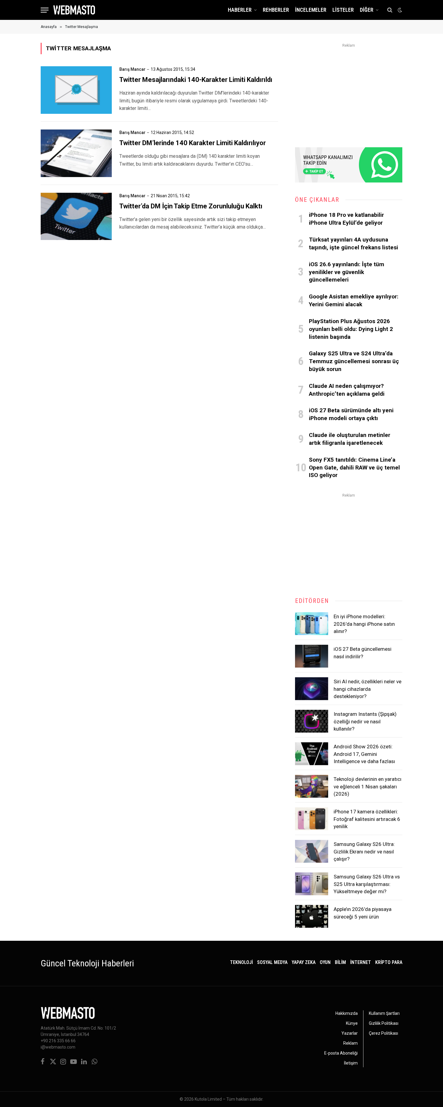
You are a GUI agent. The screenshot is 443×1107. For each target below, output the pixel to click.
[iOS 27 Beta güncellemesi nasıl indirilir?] (311, 656)
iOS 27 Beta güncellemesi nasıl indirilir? (362, 652)
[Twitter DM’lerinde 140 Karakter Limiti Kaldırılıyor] (76, 153)
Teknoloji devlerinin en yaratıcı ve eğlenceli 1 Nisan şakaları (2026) (367, 786)
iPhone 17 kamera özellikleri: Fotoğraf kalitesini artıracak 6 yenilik (367, 819)
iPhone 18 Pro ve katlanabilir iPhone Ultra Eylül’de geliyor (346, 218)
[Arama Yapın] (390, 10)
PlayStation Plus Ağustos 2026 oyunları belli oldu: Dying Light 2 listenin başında (351, 329)
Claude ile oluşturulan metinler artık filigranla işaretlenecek (349, 439)
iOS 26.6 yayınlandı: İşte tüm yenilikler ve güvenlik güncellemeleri (346, 272)
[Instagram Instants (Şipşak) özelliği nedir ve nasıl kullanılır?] (311, 721)
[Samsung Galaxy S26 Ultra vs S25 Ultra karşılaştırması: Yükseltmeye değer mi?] (311, 883)
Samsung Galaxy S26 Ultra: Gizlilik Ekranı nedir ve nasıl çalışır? (364, 851)
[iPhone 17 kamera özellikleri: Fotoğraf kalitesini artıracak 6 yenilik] (311, 818)
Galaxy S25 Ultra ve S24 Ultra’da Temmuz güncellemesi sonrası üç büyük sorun (354, 361)
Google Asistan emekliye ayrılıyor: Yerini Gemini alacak (353, 300)
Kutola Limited (208, 1099)
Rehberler (276, 10)
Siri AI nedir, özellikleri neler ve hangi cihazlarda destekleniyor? (367, 688)
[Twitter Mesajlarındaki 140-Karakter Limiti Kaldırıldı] (76, 90)
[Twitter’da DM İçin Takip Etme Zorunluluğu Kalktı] (76, 216)
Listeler (343, 10)
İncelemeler (310, 10)
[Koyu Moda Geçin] (399, 10)
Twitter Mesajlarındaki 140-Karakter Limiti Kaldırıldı (195, 79)
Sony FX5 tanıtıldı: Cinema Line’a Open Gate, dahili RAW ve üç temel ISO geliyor (354, 467)
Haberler (240, 10)
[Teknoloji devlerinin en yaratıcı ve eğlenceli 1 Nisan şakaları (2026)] (311, 786)
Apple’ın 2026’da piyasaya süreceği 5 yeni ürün (362, 912)
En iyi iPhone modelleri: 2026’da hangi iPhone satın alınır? (364, 623)
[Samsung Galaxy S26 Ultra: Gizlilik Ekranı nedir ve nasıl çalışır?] (311, 851)
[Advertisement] (348, 91)
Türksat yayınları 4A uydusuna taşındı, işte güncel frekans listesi (353, 243)
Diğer (366, 10)
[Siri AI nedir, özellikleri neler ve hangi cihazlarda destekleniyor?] (311, 688)
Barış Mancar (132, 69)
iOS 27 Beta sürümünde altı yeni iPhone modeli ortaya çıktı (351, 414)
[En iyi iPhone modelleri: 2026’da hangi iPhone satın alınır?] (311, 623)
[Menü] (45, 10)
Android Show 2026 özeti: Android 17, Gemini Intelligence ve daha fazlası (364, 754)
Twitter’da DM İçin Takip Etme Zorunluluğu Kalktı (190, 206)
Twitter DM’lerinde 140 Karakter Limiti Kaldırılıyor (192, 143)
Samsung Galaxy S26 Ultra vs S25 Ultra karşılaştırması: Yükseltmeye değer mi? (367, 884)
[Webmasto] (74, 10)
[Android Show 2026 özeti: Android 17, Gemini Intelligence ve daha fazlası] (311, 753)
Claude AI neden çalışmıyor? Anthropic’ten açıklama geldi (347, 389)
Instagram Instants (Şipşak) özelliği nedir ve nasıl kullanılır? (365, 721)
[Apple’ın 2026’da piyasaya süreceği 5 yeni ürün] (311, 916)
